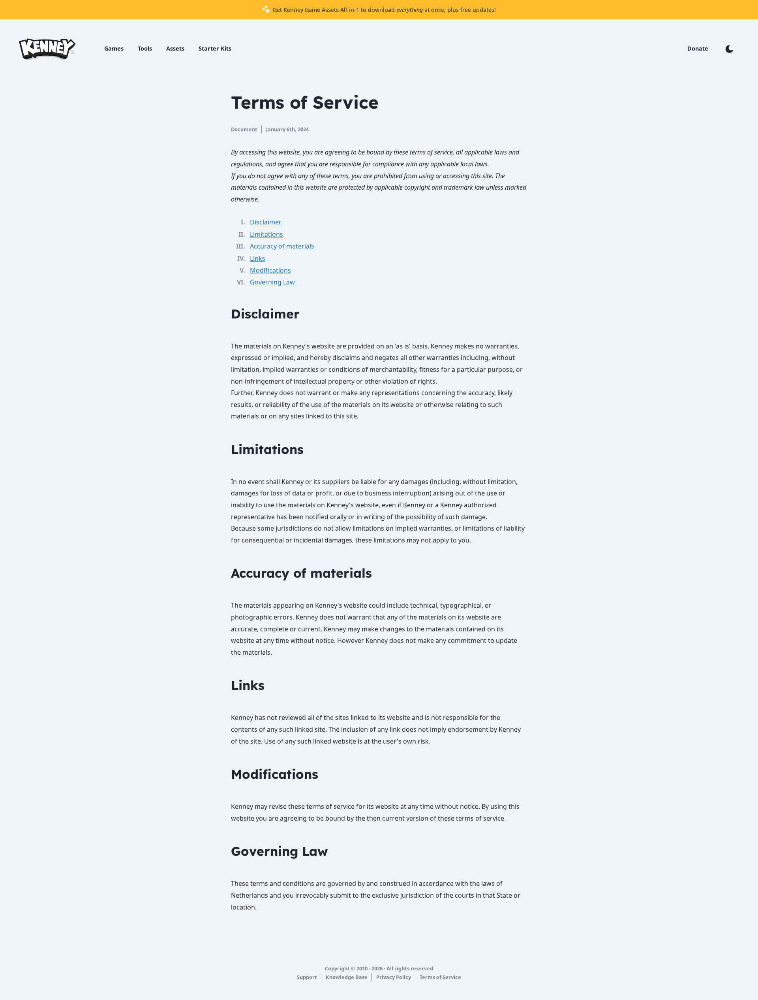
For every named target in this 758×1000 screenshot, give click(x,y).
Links (257, 258)
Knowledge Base (347, 977)
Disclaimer (265, 222)
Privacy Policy (393, 977)
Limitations (266, 234)
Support (307, 977)
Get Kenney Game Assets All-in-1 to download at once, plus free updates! (383, 9)
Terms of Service (440, 977)
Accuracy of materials (282, 246)
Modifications (270, 270)
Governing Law (272, 282)
